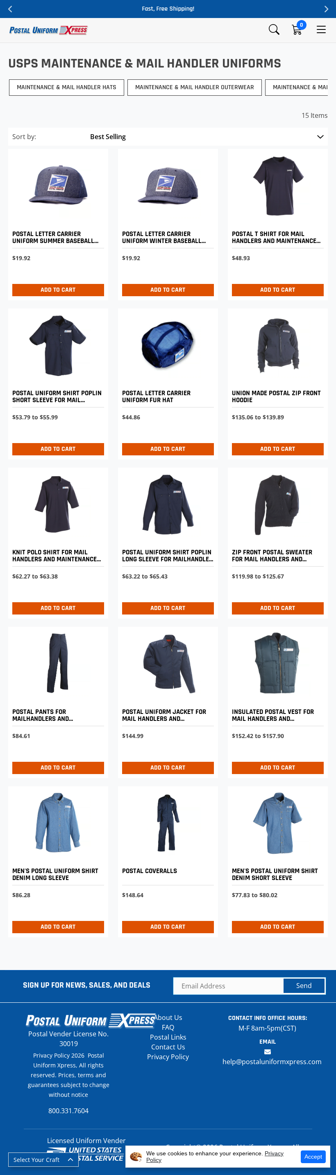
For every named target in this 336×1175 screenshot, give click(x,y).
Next (326, 9)
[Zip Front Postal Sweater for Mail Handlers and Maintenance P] (276, 541)
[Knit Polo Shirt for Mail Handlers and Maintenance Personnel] (56, 541)
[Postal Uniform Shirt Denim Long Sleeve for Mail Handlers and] (56, 859)
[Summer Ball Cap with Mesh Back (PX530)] (56, 222)
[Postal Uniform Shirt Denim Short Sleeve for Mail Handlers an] (276, 859)
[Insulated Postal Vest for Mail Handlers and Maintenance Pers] (276, 700)
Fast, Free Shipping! (168, 9)
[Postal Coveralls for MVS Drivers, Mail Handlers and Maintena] (166, 859)
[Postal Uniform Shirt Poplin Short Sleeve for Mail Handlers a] (56, 381)
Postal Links (168, 1037)
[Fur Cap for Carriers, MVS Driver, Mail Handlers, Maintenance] (166, 381)
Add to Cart (58, 290)
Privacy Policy (168, 1056)
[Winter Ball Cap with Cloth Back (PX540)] (166, 222)
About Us (168, 1017)
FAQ (168, 1027)
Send (304, 985)
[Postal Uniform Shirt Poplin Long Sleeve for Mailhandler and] (166, 541)
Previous (10, 9)
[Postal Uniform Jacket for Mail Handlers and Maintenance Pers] (166, 700)
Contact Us (168, 1046)
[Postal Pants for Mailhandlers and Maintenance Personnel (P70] (56, 700)
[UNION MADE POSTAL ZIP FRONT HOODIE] (276, 381)
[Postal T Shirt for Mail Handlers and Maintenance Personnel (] (276, 222)
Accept (313, 1156)
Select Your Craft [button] (36, 1160)
